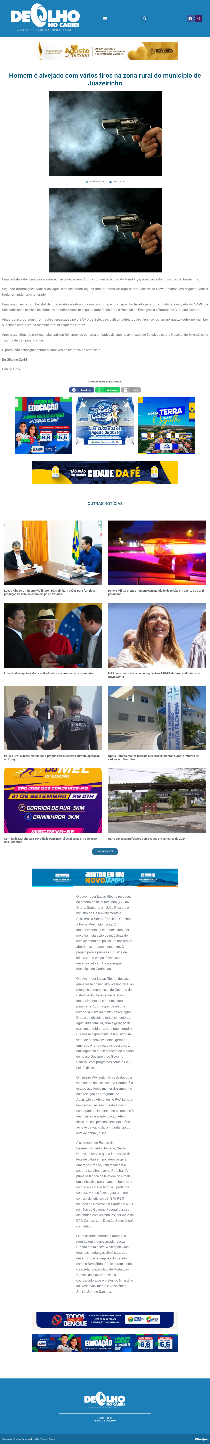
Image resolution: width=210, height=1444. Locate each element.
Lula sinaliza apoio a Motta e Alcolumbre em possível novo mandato (48, 673)
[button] (105, 18)
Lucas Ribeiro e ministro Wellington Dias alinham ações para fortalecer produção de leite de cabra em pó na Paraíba (50, 592)
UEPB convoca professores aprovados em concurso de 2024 (147, 838)
